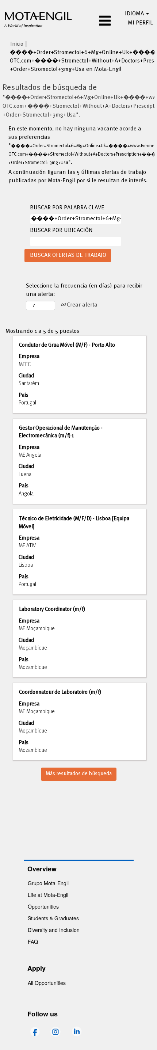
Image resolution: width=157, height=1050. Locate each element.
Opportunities (43, 906)
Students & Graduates (53, 918)
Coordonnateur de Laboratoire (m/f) (60, 692)
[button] (95, 22)
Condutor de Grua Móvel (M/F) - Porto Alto (67, 345)
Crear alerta (81, 305)
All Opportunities (47, 982)
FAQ (33, 941)
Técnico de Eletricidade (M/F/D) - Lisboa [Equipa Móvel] (74, 522)
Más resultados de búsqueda (79, 774)
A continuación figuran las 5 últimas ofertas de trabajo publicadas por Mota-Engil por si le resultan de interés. (78, 176)
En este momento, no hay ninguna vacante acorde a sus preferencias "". (78, 146)
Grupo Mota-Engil (48, 883)
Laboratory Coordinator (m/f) (52, 609)
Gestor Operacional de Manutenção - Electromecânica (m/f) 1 (61, 432)
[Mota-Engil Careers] (38, 19)
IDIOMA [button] (135, 13)
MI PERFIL (140, 23)
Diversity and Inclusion (54, 929)
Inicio (16, 44)
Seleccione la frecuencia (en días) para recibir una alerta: (84, 290)
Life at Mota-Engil (48, 894)
